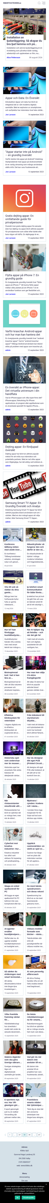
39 (29, 1135)
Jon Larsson (10, 115)
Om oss (24, 1181)
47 (39, 1135)
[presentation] (6, 24)
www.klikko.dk (26, 1165)
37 (20, 1135)
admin (7, 350)
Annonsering (24, 1177)
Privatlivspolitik (28, 1197)
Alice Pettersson (13, 57)
